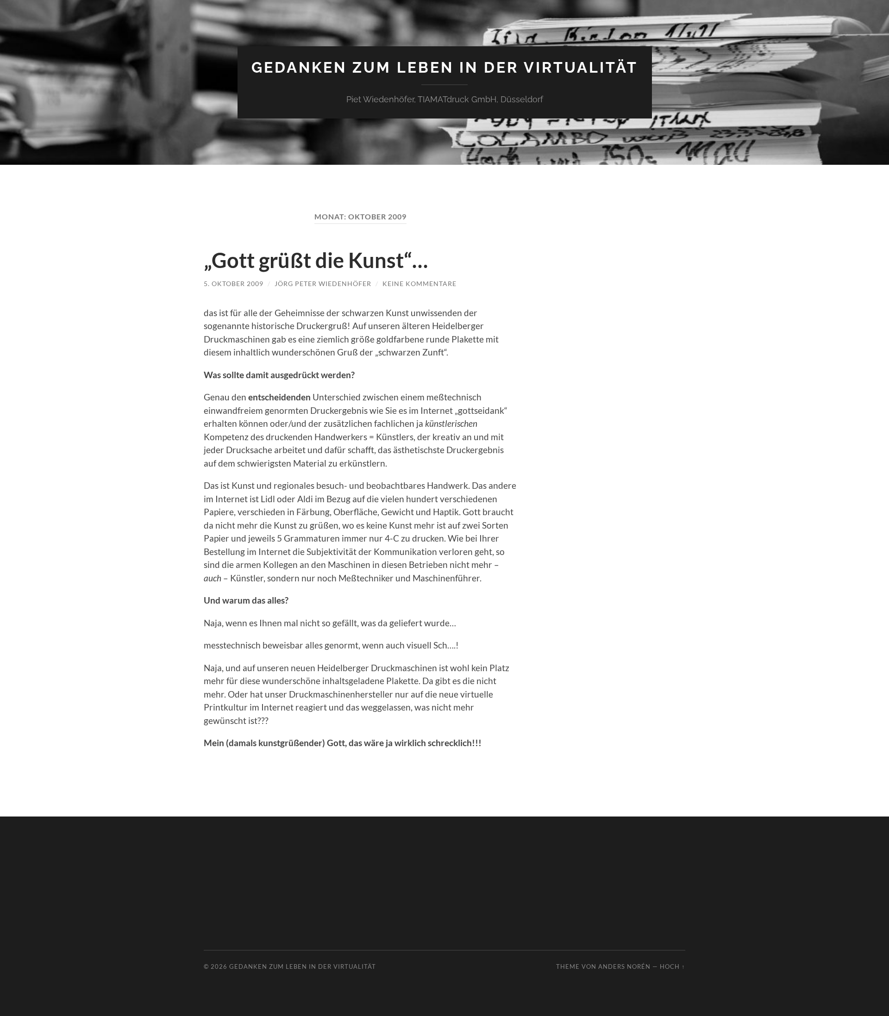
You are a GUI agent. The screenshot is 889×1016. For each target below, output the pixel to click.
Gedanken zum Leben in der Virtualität (444, 67)
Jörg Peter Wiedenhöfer (323, 283)
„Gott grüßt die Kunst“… (316, 260)
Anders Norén (624, 966)
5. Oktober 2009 (233, 283)
